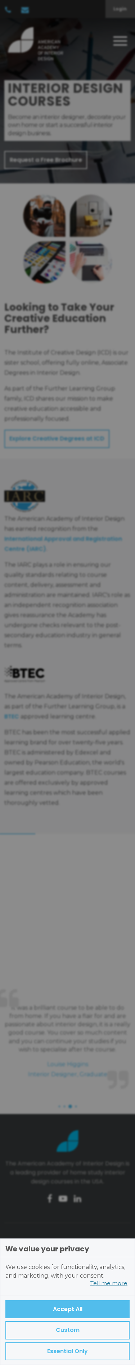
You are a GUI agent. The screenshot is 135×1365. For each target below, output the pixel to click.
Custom (68, 1330)
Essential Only (67, 1351)
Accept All (67, 1309)
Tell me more (108, 1283)
